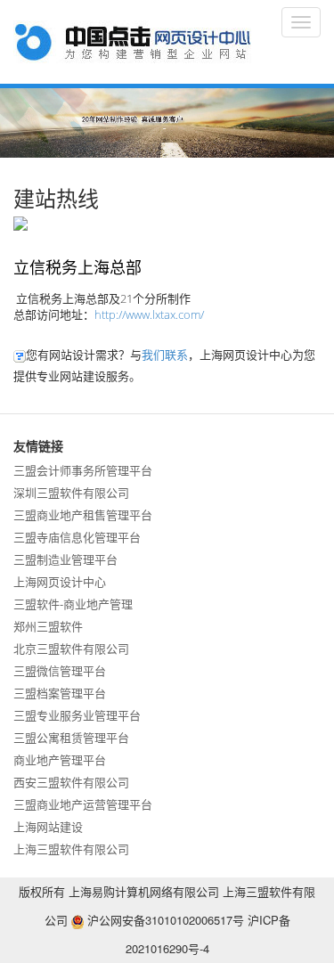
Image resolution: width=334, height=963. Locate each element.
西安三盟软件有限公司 (71, 781)
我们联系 (165, 354)
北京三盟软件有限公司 (71, 648)
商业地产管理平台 (59, 759)
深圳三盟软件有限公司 (71, 492)
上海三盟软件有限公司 (71, 848)
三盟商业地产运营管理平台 (82, 804)
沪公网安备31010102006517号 (164, 919)
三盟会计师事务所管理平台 (82, 469)
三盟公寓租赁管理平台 (71, 737)
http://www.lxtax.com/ (149, 314)
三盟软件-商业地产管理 (73, 603)
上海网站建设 (48, 826)
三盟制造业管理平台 (65, 559)
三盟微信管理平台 (59, 670)
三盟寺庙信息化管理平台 (77, 536)
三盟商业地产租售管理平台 (82, 514)
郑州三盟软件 (48, 625)
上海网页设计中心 (59, 581)
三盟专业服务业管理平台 (77, 714)
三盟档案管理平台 (59, 692)
